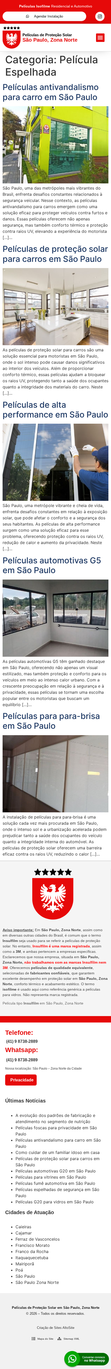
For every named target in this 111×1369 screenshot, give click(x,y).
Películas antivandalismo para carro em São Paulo (51, 92)
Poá (19, 1270)
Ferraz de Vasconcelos (37, 1239)
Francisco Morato (32, 1245)
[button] (100, 37)
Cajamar (23, 1232)
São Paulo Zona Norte (37, 1282)
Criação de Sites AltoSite (55, 1328)
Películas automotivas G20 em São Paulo (55, 1171)
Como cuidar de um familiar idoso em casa (57, 1152)
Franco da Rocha (32, 1251)
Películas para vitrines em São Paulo (50, 1177)
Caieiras (23, 1226)
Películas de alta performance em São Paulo (55, 410)
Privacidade (21, 1080)
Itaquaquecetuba (31, 1257)
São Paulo (25, 1276)
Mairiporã (24, 1263)
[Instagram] (100, 16)
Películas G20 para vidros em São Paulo (54, 1201)
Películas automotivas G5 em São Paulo (52, 565)
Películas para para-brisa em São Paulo (51, 721)
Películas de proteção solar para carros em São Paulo (55, 254)
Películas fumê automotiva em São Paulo (55, 1183)
